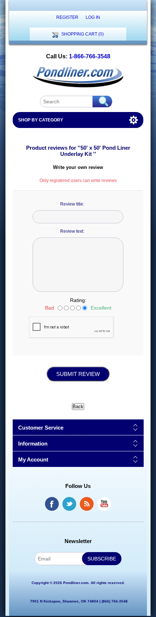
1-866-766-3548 (89, 56)
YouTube (104, 504)
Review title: (72, 204)
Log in (93, 17)
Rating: (78, 300)
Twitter (69, 504)
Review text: (72, 231)
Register (67, 17)
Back (78, 406)
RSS (87, 504)
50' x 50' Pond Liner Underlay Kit (95, 151)
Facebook (52, 504)
